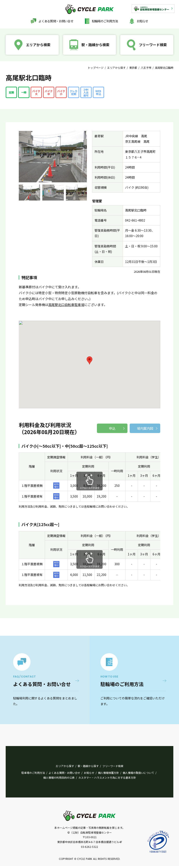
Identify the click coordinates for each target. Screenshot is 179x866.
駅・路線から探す (88, 766)
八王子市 (146, 67)
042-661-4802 (135, 220)
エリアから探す (116, 67)
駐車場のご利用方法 (33, 772)
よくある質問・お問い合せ (55, 21)
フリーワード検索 (112, 766)
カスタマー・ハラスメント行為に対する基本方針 (107, 777)
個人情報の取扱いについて (138, 772)
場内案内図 (145, 428)
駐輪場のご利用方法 (105, 21)
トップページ (95, 67)
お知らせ (142, 21)
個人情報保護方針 (108, 772)
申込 (112, 428)
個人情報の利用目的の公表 (59, 777)
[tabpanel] (29, 193)
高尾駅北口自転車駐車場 (66, 304)
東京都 (133, 67)
